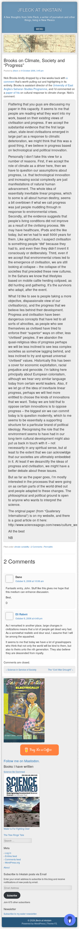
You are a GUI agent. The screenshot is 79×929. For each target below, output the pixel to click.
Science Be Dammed (14, 771)
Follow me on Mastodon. (22, 760)
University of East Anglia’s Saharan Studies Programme (38, 87)
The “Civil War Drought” (60, 669)
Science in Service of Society (21, 669)
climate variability (21, 546)
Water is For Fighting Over (17, 828)
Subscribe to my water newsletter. (20, 913)
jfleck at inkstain (40, 9)
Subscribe (12, 895)
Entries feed (11, 856)
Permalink (48, 546)
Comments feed (13, 859)
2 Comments (36, 546)
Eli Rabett (21, 614)
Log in (8, 852)
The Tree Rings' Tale (14, 834)
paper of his (13, 92)
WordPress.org (12, 862)
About (7, 867)
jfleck (15, 70)
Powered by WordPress (33, 923)
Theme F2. (52, 923)
